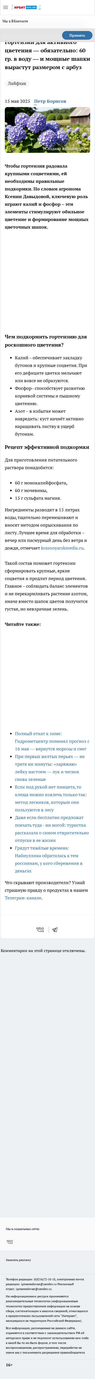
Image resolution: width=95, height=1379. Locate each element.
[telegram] (56, 929)
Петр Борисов (50, 101)
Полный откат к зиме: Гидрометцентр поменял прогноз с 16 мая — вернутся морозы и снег (52, 741)
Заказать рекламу (18, 1260)
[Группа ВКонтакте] (9, 1242)
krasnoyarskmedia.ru (62, 548)
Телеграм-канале (23, 898)
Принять (77, 35)
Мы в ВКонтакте (15, 21)
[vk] (40, 929)
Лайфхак (17, 83)
